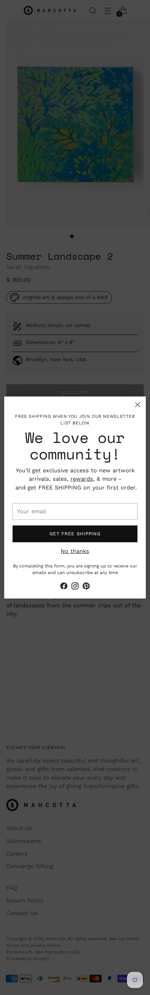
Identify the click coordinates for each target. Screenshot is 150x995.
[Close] (137, 404)
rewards (81, 478)
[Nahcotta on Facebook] (64, 587)
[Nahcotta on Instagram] (75, 587)
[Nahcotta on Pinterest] (86, 587)
